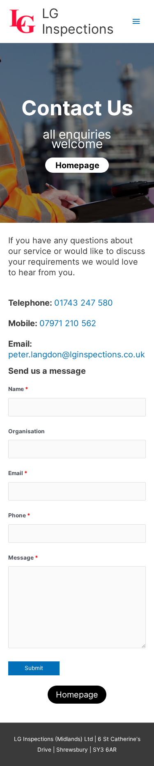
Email (18, 473)
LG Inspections (78, 21)
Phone (19, 515)
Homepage (77, 695)
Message (23, 557)
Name (18, 389)
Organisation (26, 431)
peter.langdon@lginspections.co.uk (76, 354)
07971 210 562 (67, 323)
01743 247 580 (83, 303)
